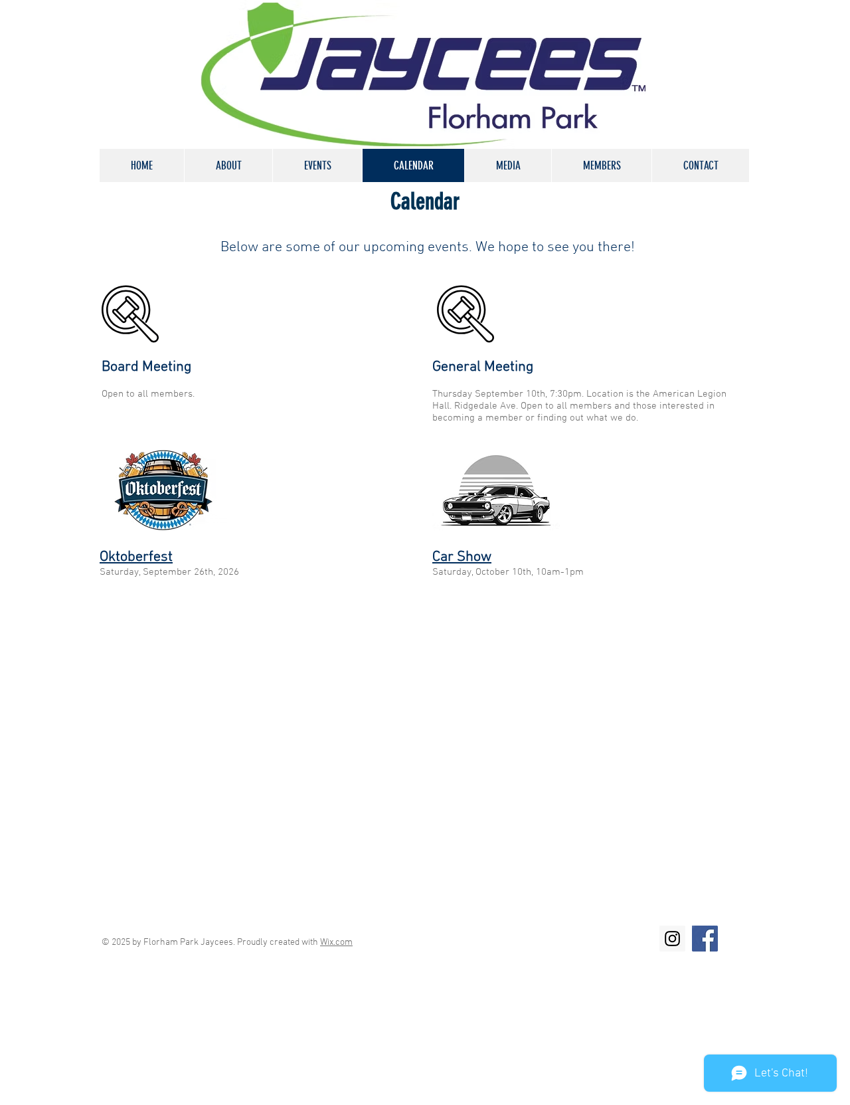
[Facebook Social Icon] (705, 939)
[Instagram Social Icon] (672, 939)
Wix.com (336, 942)
